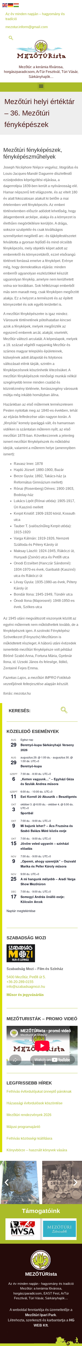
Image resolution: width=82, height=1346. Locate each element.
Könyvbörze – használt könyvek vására (37, 1150)
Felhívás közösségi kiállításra (29, 1138)
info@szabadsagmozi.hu (26, 986)
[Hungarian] (16, 5)
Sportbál (27, 813)
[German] (11, 5)
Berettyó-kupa (31, 766)
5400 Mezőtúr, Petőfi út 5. (26, 977)
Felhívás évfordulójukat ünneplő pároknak (39, 1091)
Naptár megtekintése (21, 911)
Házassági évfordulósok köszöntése (35, 1103)
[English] (5, 5)
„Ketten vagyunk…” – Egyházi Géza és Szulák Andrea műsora (47, 781)
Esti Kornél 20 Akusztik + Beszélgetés (49, 796)
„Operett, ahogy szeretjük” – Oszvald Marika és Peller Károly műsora (48, 863)
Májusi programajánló (23, 1127)
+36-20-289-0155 (20, 982)
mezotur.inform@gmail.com (26, 27)
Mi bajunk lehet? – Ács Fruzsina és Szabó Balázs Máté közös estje (47, 828)
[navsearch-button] (11, 38)
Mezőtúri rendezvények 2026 (29, 1115)
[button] (41, 86)
